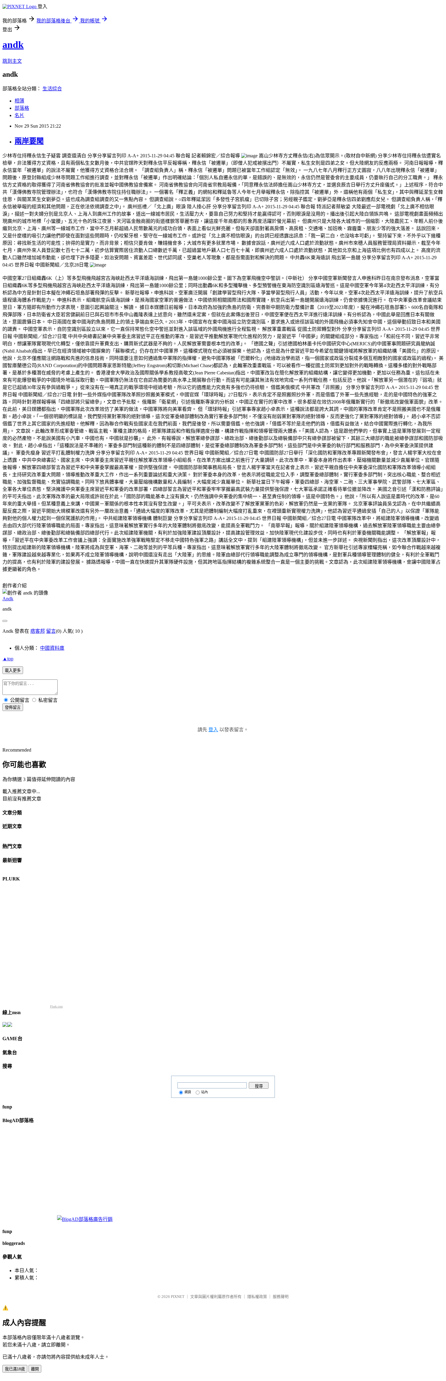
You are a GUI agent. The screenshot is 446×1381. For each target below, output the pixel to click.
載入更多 (13, 670)
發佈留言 (13, 707)
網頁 (187, 1092)
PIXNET (177, 1296)
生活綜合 (52, 88)
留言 (51, 631)
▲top (7, 658)
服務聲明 (281, 1296)
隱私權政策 (257, 1296)
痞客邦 (37, 631)
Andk (7, 598)
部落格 (22, 108)
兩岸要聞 (29, 141)
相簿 (19, 100)
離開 (35, 1369)
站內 (204, 1092)
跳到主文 (12, 61)
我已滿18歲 (15, 1369)
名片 (19, 115)
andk (13, 44)
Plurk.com (56, 1006)
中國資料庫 (52, 648)
